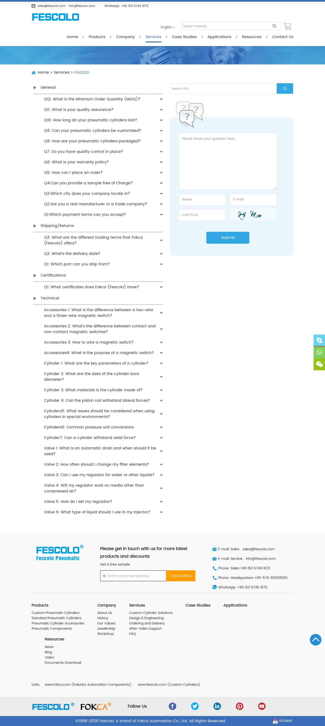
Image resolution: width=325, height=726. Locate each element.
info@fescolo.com (82, 6)
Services (153, 37)
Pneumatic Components (52, 628)
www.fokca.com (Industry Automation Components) (88, 684)
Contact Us (282, 37)
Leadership (106, 628)
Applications (219, 37)
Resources (251, 37)
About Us (104, 613)
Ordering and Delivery (147, 623)
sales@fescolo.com (51, 6)
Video (49, 657)
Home (72, 37)
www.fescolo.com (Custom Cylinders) (169, 684)
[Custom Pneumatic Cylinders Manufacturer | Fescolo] (55, 17)
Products (97, 37)
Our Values (106, 623)
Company (125, 37)
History (102, 618)
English (166, 27)
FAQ (132, 634)
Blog (48, 652)
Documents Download (63, 662)
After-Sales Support (145, 628)
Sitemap (285, 721)
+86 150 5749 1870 (134, 6)
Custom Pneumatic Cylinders (55, 613)
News (49, 647)
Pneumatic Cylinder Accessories (58, 623)
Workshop (105, 634)
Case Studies (184, 37)
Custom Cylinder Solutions (150, 613)
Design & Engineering (146, 618)
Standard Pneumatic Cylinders (56, 618)
